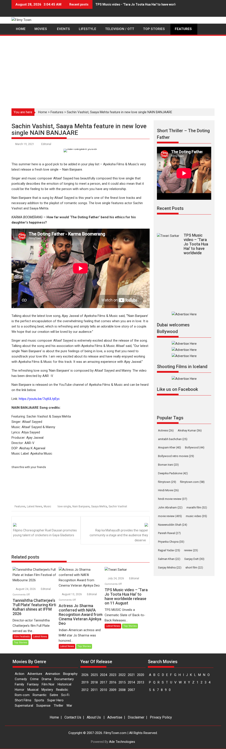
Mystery (47, 690)
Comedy (21, 679)
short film (194, 567)
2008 (122, 690)
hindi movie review (172, 499)
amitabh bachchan (172, 439)
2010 (103, 690)
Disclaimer (136, 717)
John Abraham (170, 507)
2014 (131, 682)
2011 (94, 690)
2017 (103, 682)
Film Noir (48, 684)
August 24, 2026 (26, 589)
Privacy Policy (161, 717)
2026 (85, 675)
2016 (112, 682)
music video (196, 516)
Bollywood (194, 447)
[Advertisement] (113, 69)
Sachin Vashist (118, 506)
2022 (122, 675)
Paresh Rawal (169, 533)
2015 (122, 682)
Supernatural (24, 706)
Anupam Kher (169, 447)
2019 (85, 682)
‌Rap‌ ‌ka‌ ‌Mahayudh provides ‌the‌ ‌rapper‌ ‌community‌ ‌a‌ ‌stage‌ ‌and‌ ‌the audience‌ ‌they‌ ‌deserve (119, 535)
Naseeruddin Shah (172, 524)
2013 (140, 682)
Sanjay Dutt (194, 559)
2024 (103, 675)
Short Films (23, 700)
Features (57, 112)
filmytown (167, 482)
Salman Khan (169, 559)
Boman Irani (168, 464)
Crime (34, 679)
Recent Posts (170, 208)
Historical (64, 684)
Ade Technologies (122, 742)
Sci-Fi (65, 695)
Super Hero (55, 700)
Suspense (43, 706)
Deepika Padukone (173, 473)
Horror (19, 690)
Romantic (40, 695)
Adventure (34, 674)
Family (19, 684)
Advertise (114, 717)
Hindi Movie (168, 490)
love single (64, 506)
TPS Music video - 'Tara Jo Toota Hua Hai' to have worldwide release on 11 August (155, 4)
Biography (70, 674)
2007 (131, 690)
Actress (166, 430)
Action (19, 674)
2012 (85, 690)
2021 (131, 675)
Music (47, 506)
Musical (32, 690)
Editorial (46, 144)
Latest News (34, 506)
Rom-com (22, 695)
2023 (112, 675)
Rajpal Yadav (169, 550)
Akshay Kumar (190, 430)
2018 (94, 682)
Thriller (58, 706)
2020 (140, 675)
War (69, 706)
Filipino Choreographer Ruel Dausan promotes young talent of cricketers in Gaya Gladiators (45, 533)
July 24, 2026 (116, 578)
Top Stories (20, 642)
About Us (94, 717)
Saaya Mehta (99, 506)
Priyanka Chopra (171, 541)
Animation (52, 674)
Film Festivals (22, 636)
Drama (46, 679)
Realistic (62, 690)
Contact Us (72, 717)
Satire (54, 695)
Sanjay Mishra (169, 567)
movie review (170, 516)
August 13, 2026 (72, 594)
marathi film (196, 507)
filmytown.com (192, 482)
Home (42, 112)
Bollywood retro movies (176, 456)
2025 (94, 675)
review (191, 550)
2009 (112, 690)
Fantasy (33, 684)
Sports (39, 700)
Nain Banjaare (81, 506)
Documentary (64, 679)
